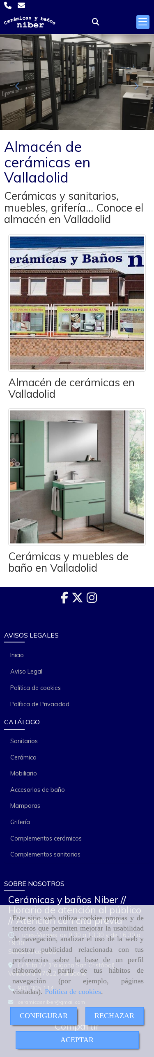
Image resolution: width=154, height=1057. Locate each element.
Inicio (17, 655)
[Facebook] (64, 600)
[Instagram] (92, 600)
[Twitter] (77, 600)
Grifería (20, 822)
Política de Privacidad (39, 704)
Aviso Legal (26, 671)
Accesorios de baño (37, 789)
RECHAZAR (114, 1016)
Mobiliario (23, 773)
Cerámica (23, 757)
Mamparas (25, 805)
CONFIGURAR (44, 1016)
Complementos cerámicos (46, 838)
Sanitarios (24, 741)
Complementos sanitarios (45, 854)
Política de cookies (73, 991)
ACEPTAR (77, 1040)
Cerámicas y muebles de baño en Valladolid (68, 562)
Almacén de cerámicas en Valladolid (71, 388)
